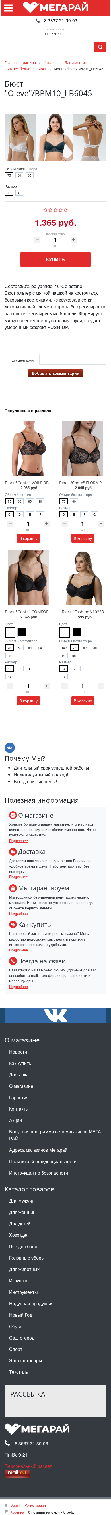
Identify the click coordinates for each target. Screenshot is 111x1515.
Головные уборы (27, 1257)
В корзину (28, 538)
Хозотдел (18, 1235)
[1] (45, 209)
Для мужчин (21, 1200)
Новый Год (20, 1315)
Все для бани (23, 1246)
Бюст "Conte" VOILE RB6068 (31, 482)
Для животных (24, 1269)
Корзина (17, 1512)
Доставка (19, 1074)
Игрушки (18, 1280)
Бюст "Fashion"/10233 (83, 611)
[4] (61, 209)
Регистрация (35, 1505)
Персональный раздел (28, 1466)
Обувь (15, 1326)
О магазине (21, 1086)
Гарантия (19, 1097)
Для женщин (22, 1212)
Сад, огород (21, 1337)
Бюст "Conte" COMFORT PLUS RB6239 (41, 611)
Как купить (20, 1063)
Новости (18, 1051)
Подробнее (18, 840)
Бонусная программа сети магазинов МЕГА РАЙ (55, 1135)
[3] (56, 209)
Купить (55, 259)
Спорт (15, 1349)
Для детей (19, 1223)
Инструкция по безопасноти (38, 1172)
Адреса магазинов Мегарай (38, 1150)
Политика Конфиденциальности (43, 1161)
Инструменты (23, 1292)
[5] (66, 209)
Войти (15, 1505)
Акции (15, 1120)
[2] (50, 209)
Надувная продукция (31, 1303)
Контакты (19, 1109)
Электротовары (25, 1360)
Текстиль (18, 1372)
